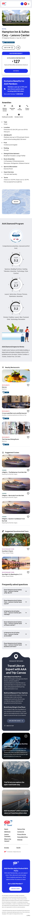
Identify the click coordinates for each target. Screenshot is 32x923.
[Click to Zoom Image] (16, 18)
